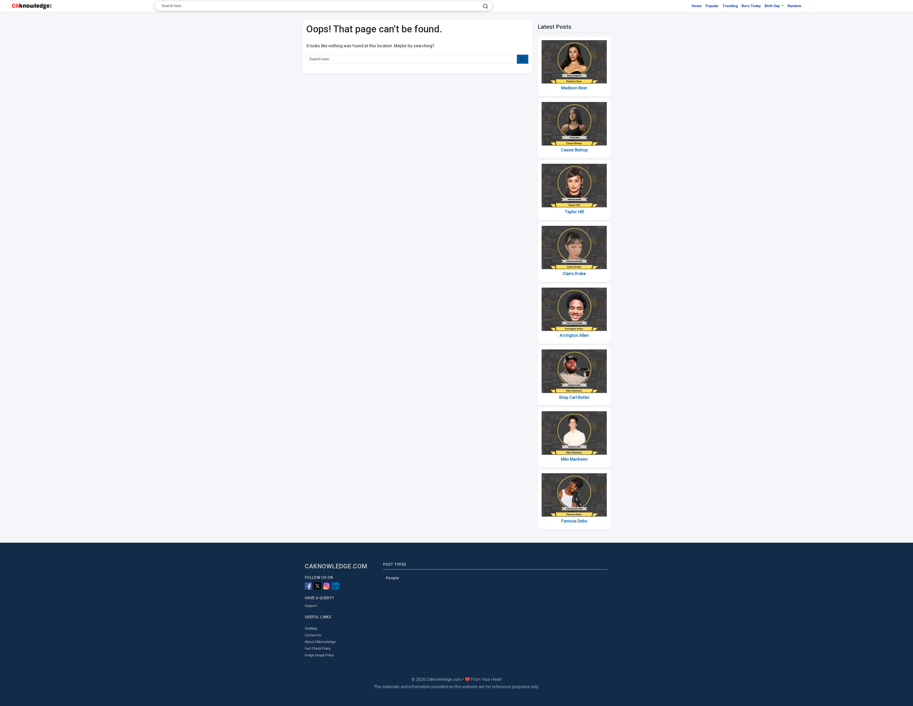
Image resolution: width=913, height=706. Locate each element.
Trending (730, 6)
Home (697, 6)
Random (794, 6)
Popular (712, 6)
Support (311, 606)
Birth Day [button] (773, 6)
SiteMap (311, 628)
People (392, 578)
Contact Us (313, 635)
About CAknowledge (320, 642)
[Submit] (485, 6)
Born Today (751, 6)
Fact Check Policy (318, 648)
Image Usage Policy (319, 655)
